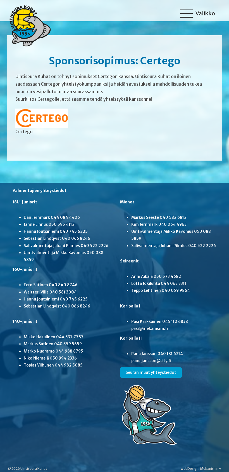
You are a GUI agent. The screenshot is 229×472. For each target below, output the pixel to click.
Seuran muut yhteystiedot (151, 372)
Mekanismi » (210, 468)
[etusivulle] (29, 24)
